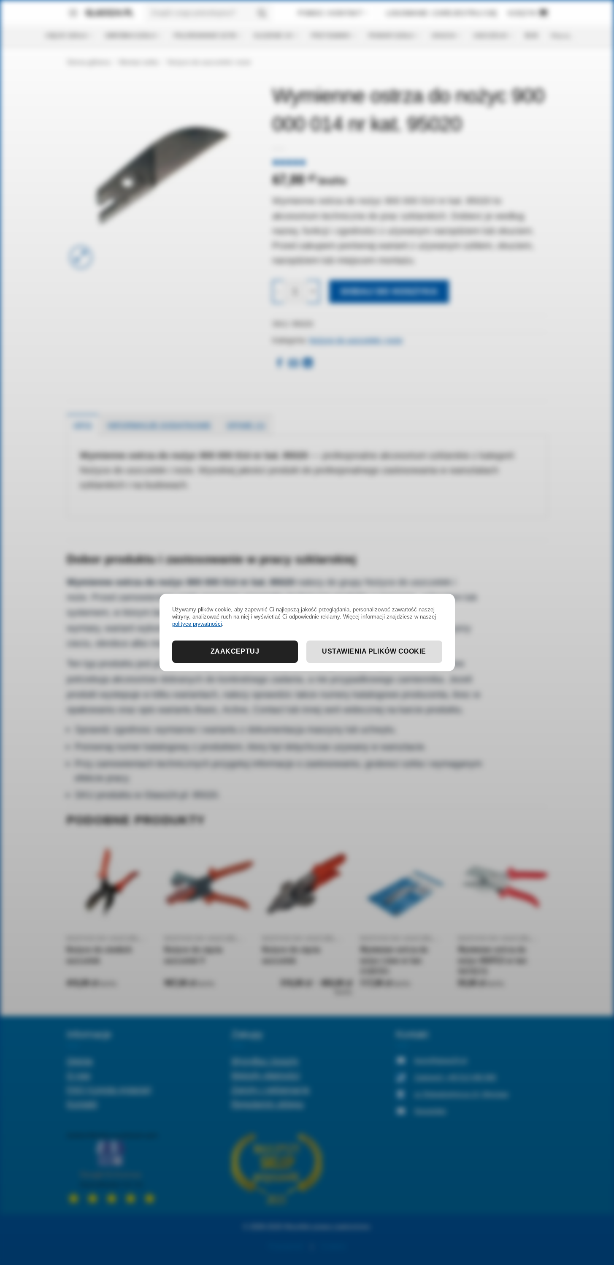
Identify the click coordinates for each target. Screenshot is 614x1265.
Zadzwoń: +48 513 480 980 (455, 1077)
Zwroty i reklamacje (270, 1089)
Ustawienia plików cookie (374, 651)
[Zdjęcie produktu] (163, 173)
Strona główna (88, 62)
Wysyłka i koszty (265, 1060)
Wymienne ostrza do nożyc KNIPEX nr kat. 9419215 (493, 960)
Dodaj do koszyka (389, 291)
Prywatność (286, 1246)
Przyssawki (330, 35)
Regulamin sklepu (267, 1103)
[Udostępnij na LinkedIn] (307, 363)
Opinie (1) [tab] (246, 425)
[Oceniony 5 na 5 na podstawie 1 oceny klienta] (410, 162)
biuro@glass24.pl (440, 1060)
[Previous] (67, 927)
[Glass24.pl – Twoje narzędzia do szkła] (106, 13)
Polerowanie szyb (205, 35)
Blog (531, 35)
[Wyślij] (261, 13)
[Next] (547, 927)
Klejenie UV (273, 35)
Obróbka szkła (130, 35)
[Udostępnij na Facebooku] (279, 363)
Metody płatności (265, 1075)
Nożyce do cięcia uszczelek (291, 955)
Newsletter (430, 1111)
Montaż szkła (138, 62)
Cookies (333, 1246)
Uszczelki (490, 35)
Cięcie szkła (66, 35)
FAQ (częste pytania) (109, 1089)
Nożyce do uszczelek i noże (209, 62)
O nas (79, 1075)
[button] (73, 13)
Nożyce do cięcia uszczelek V (193, 955)
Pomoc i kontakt (330, 13)
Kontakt (82, 1103)
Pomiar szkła (391, 35)
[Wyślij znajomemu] (293, 363)
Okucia (443, 35)
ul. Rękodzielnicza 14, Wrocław (461, 1094)
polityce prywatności (197, 624)
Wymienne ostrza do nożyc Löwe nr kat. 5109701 (394, 960)
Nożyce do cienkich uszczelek (99, 955)
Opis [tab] (82, 425)
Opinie (80, 1060)
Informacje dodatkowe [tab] (159, 425)
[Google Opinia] (112, 1167)
